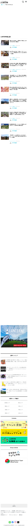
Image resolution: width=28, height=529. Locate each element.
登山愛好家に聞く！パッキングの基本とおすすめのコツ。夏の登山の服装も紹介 (18, 125)
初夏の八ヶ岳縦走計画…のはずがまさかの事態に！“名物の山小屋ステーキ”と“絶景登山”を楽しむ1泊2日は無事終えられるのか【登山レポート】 (18, 101)
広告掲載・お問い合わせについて (18, 510)
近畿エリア (7, 409)
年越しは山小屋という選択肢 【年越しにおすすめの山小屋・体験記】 (18, 41)
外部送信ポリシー (4, 514)
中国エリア (20, 409)
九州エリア (20, 413)
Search (22, 1)
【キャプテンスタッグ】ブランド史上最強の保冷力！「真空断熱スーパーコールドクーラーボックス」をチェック (16, 369)
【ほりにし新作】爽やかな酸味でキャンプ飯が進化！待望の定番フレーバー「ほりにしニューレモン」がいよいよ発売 (16, 383)
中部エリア (20, 406)
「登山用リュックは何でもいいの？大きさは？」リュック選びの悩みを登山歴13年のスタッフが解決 (18, 136)
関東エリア (7, 406)
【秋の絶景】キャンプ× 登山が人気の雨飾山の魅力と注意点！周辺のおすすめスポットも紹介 (18, 76)
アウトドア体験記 (12, 45)
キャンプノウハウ (12, 93)
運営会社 (20, 514)
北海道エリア (7, 402)
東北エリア (20, 402)
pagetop (14, 506)
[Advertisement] (14, 20)
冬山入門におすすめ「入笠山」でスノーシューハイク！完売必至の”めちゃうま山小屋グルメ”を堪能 (18, 52)
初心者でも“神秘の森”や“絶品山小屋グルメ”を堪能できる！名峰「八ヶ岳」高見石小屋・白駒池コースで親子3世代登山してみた (18, 113)
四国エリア (7, 413)
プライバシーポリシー (13, 514)
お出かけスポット (18, 69)
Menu (26, 1)
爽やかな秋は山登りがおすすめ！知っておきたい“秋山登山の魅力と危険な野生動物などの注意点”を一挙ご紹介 (18, 88)
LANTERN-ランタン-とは (5, 510)
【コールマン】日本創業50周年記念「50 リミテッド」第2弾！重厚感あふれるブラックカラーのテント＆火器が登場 (16, 376)
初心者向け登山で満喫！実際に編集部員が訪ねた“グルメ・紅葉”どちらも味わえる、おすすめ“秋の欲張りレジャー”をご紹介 (18, 64)
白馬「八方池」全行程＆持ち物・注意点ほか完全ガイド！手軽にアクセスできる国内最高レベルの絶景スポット (16, 391)
